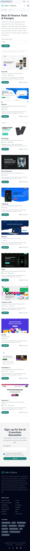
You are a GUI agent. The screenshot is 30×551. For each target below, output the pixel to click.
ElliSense (4, 236)
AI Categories (4, 504)
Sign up (15, 458)
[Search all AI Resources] (24, 5)
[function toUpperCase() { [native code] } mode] (24, 1)
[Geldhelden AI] (15, 358)
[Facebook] (17, 548)
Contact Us (3, 511)
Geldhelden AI (5, 367)
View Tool (5, 82)
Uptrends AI (5, 400)
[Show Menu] (28, 6)
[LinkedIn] (21, 548)
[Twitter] (9, 548)
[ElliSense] (15, 227)
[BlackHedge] (15, 129)
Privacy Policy (10, 544)
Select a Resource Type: (6, 39)
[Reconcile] (15, 62)
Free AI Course (18, 513)
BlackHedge (5, 138)
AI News (17, 502)
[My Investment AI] (15, 162)
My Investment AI (6, 171)
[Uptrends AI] (15, 391)
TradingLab (4, 204)
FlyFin (3, 269)
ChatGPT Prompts (5, 500)
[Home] (8, 5)
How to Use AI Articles (6, 502)
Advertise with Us (5, 509)
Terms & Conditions (19, 544)
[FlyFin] (15, 260)
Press (16, 511)
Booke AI (4, 104)
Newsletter (17, 507)
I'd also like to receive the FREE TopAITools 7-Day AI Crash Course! (14, 454)
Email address (7, 446)
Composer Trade (6, 302)
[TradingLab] (15, 195)
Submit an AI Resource (6, 1)
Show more (21, 79)
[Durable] (15, 326)
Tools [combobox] (3, 41)
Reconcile (4, 71)
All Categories (4, 9)
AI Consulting (18, 504)
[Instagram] (13, 548)
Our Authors (4, 513)
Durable (3, 335)
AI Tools (17, 500)
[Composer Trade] (15, 293)
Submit (6, 46)
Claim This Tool (24, 82)
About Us (17, 509)
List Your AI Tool (5, 507)
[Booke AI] (15, 95)
